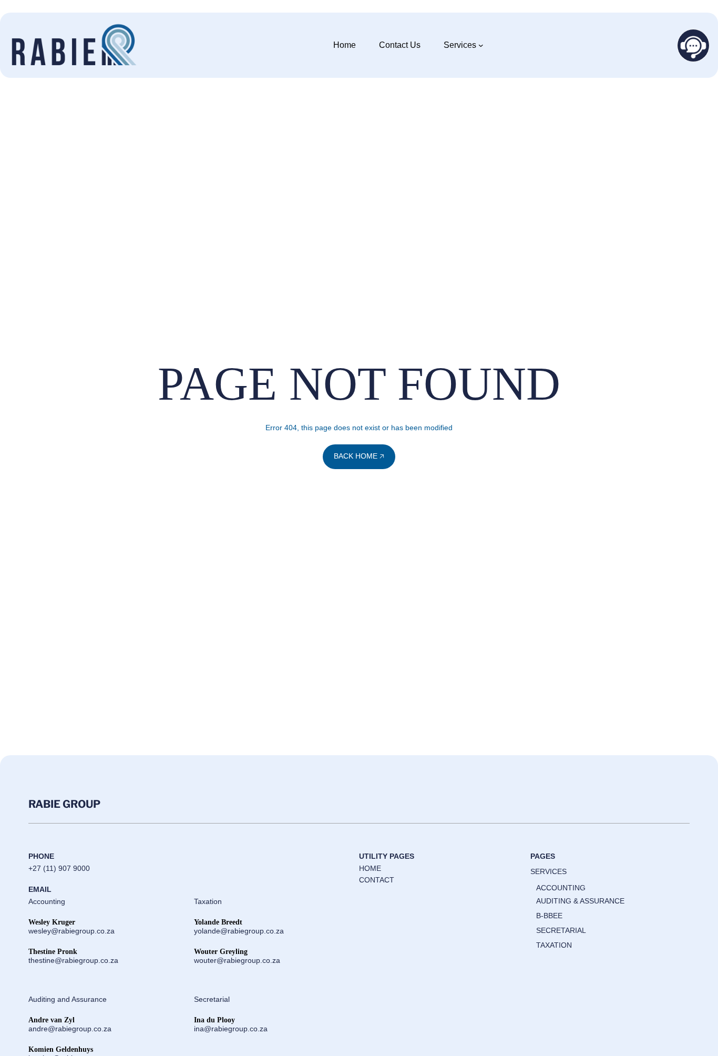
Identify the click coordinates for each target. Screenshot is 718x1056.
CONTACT (376, 880)
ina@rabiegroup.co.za (231, 1028)
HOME (370, 868)
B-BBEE (549, 915)
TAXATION (554, 945)
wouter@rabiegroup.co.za (237, 960)
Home (344, 44)
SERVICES (548, 871)
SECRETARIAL (561, 930)
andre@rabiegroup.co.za (69, 1028)
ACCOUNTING (561, 888)
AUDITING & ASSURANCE (580, 901)
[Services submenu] (481, 45)
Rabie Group (64, 804)
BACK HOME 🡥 (359, 456)
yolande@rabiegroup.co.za (239, 931)
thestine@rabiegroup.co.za (73, 960)
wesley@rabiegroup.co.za (71, 931)
